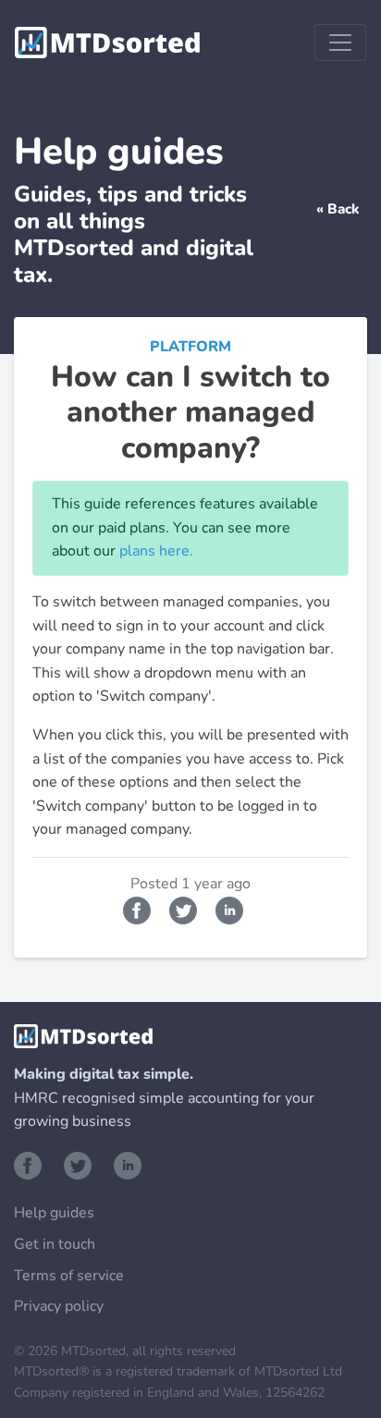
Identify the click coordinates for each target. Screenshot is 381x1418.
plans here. (156, 551)
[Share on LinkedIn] (229, 908)
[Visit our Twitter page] (81, 1163)
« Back (337, 209)
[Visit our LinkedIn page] (127, 1163)
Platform (190, 346)
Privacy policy (59, 1306)
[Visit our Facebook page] (31, 1163)
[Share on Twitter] (185, 908)
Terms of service (69, 1275)
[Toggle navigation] (340, 42)
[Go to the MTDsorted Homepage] (107, 42)
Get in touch (54, 1244)
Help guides (54, 1213)
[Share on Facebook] (138, 908)
